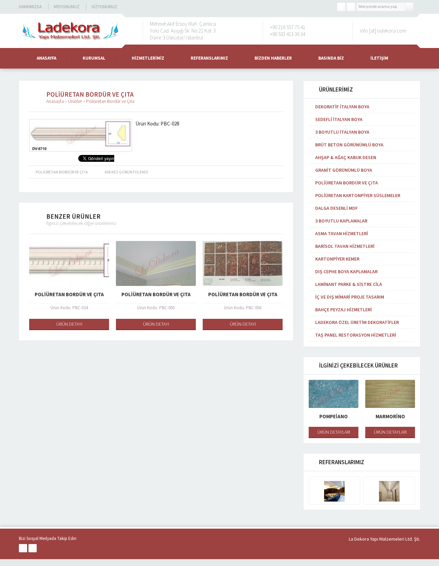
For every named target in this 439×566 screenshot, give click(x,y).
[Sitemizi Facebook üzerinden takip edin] (341, 7)
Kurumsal (94, 58)
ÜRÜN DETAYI (69, 324)
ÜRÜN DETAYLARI (333, 432)
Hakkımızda (30, 7)
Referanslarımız (209, 58)
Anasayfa (46, 58)
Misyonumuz (67, 7)
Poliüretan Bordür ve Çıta (110, 101)
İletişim (379, 58)
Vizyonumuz (104, 7)
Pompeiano (333, 416)
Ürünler (75, 101)
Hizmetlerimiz (148, 58)
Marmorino (390, 416)
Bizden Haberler (273, 58)
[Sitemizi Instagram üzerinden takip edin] (351, 7)
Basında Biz (331, 58)
